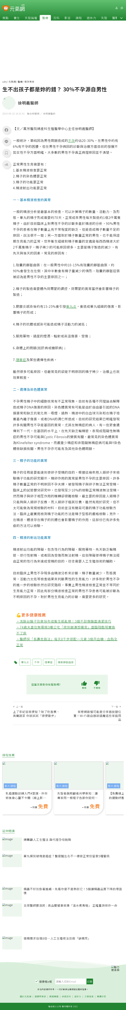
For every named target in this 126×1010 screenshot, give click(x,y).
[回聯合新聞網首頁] (5, 8)
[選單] (122, 8)
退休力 (91, 18)
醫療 (45, 18)
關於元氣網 (25, 996)
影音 (67, 18)
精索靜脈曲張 (66, 662)
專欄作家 (101, 996)
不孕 (71, 140)
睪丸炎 (71, 306)
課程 (79, 18)
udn (4, 81)
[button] (121, 17)
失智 (104, 18)
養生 (17, 18)
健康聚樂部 (40, 996)
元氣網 (12, 81)
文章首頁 (89, 996)
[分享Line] (6, 141)
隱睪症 (21, 359)
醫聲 (115, 18)
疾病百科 (66, 996)
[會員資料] (116, 8)
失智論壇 (31, 18)
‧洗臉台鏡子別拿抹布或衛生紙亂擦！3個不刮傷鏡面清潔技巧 (63, 621)
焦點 (5, 18)
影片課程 (10, 786)
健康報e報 (45, 981)
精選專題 (54, 996)
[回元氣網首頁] (17, 8)
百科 (56, 18)
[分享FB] (6, 130)
